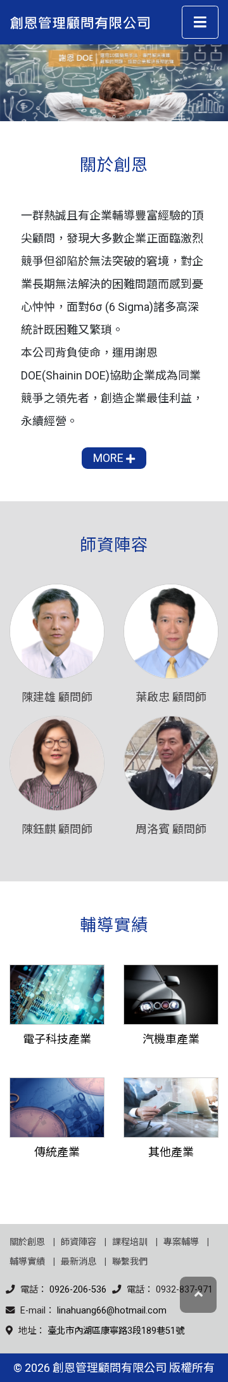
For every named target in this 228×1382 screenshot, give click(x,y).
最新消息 (78, 1261)
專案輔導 (181, 1242)
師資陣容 (78, 1242)
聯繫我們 (130, 1261)
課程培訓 (130, 1242)
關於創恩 (27, 1242)
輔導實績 (27, 1261)
